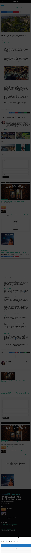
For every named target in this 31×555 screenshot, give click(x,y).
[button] (29, 537)
